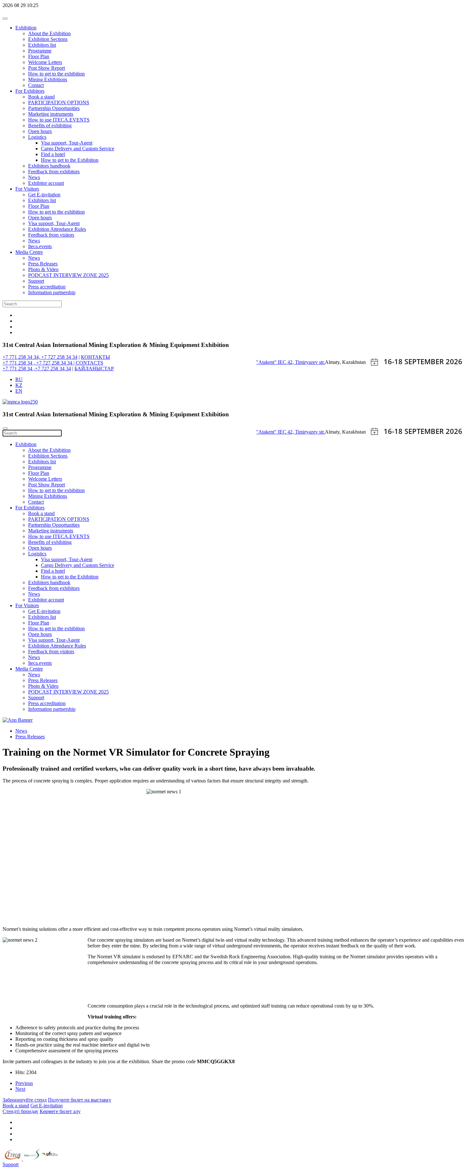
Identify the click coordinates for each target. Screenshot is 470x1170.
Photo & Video (43, 269)
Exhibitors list (42, 45)
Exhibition (25, 27)
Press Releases (43, 263)
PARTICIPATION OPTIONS (58, 102)
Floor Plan (38, 56)
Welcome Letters (45, 62)
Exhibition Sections (47, 39)
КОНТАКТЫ (95, 357)
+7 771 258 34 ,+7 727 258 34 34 (37, 368)
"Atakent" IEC (271, 362)
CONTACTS (89, 362)
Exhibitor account (46, 183)
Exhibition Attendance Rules (57, 229)
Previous (24, 1083)
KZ (18, 385)
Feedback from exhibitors (54, 171)
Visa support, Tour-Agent (66, 142)
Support (36, 281)
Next (20, 1089)
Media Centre (29, 252)
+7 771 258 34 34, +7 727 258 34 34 (40, 357)
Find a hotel (53, 154)
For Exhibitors (29, 91)
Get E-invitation (44, 194)
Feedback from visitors (51, 235)
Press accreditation (47, 286)
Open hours (40, 131)
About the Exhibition (49, 33)
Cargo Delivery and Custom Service (77, 148)
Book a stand (41, 96)
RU (19, 379)
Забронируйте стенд (25, 1100)
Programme (39, 50)
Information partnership (51, 292)
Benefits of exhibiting (50, 125)
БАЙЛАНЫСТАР (94, 368)
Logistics (37, 137)
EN (18, 391)
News (34, 177)
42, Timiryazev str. (306, 362)
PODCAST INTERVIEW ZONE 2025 (68, 275)
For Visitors (27, 189)
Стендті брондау (20, 1111)
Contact (36, 85)
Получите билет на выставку (79, 1100)
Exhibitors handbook (49, 166)
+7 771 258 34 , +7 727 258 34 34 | (39, 362)
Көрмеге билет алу (60, 1111)
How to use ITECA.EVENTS (59, 119)
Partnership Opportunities (54, 108)
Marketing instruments (50, 114)
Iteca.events (40, 246)
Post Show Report (46, 68)
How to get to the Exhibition (69, 160)
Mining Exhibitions (47, 79)
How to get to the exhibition (56, 73)
